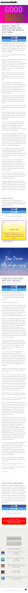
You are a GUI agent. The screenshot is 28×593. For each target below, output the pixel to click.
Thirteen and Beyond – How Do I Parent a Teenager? (16, 577)
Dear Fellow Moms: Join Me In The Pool (16, 558)
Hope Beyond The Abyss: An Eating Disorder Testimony (16, 565)
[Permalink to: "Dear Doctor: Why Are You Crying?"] (14, 262)
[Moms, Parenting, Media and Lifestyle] (9, 2)
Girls (19, 34)
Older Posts (14, 530)
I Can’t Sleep (16, 570)
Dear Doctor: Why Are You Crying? (12, 279)
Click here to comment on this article (14, 216)
